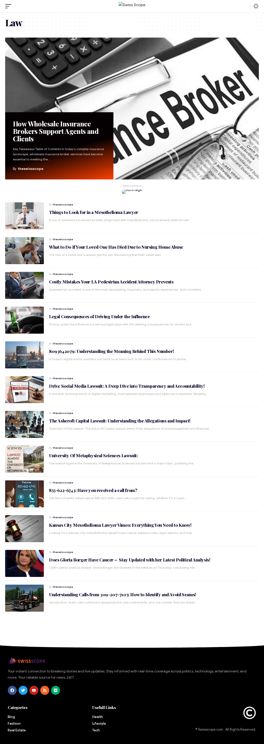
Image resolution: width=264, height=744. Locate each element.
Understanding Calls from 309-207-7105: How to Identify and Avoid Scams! (122, 594)
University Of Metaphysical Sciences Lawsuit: (93, 455)
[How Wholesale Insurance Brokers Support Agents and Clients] (132, 108)
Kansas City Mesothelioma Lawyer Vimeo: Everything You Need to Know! (120, 525)
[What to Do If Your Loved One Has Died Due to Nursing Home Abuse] (24, 250)
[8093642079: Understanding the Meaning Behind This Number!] (24, 354)
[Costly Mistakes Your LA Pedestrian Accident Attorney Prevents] (24, 285)
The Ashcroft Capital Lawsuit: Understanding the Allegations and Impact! (120, 420)
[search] (245, 6)
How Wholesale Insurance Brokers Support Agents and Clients (55, 131)
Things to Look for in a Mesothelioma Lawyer (93, 212)
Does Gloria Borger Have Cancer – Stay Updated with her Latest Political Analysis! (129, 560)
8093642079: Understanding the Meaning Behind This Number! (111, 351)
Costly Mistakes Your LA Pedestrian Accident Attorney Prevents (111, 281)
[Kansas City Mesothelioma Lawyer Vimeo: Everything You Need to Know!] (24, 528)
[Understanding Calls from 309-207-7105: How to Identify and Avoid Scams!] (24, 598)
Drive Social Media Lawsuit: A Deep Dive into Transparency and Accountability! (126, 386)
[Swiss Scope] (132, 6)
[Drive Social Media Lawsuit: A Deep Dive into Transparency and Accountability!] (24, 389)
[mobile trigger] (9, 6)
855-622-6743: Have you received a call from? (93, 490)
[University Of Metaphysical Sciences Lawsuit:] (24, 459)
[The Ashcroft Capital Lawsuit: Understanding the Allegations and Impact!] (24, 424)
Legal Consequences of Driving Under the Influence (99, 316)
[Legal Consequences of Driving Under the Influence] (24, 320)
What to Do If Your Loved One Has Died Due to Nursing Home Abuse (116, 247)
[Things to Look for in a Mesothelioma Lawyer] (24, 215)
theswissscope (30, 169)
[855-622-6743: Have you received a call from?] (24, 493)
